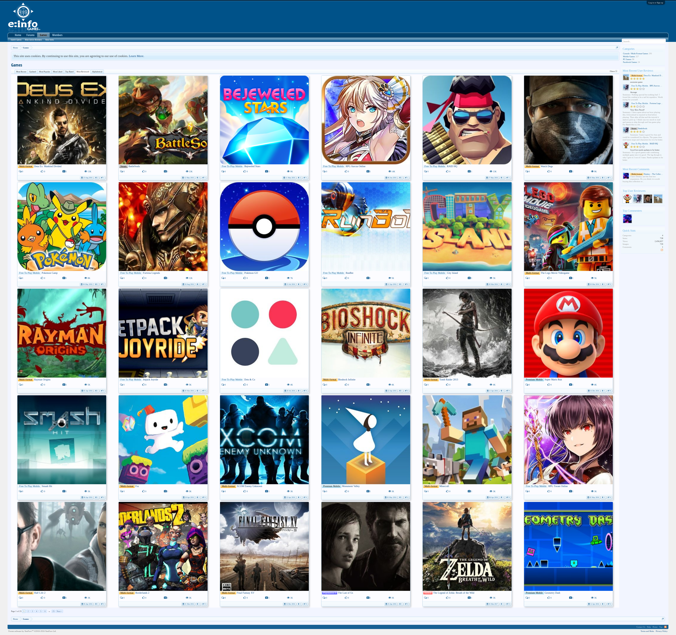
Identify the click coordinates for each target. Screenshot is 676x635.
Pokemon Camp (50, 273)
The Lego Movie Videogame (555, 273)
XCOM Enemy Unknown (249, 486)
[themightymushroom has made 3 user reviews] (627, 199)
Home (18, 35)
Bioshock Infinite (346, 379)
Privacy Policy (662, 631)
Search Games (16, 39)
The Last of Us (345, 593)
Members (57, 35)
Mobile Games (629, 56)
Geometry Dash (552, 593)
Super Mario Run (553, 379)
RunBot (349, 273)
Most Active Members (33, 39)
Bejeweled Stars (252, 166)
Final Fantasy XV (245, 593)
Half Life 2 (39, 593)
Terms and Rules (647, 631)
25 (53, 611)
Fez (137, 486)
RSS (662, 250)
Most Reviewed (83, 72)
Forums (30, 35)
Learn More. (136, 56)
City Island (452, 273)
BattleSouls (134, 166)
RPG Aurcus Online (355, 166)
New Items (49, 39)
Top (660, 627)
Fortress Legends (151, 273)
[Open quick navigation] (617, 47)
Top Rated (69, 72)
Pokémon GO (251, 273)
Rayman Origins (42, 379)
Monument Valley (351, 486)
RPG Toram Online (558, 486)
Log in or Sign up (656, 3)
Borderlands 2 (142, 593)
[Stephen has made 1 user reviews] (648, 199)
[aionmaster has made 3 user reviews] (637, 199)
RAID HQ (452, 166)
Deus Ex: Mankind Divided (47, 166)
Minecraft (444, 486)
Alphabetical (97, 72)
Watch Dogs (547, 166)
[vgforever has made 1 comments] (627, 218)
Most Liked (57, 72)
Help (649, 627)
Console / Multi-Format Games (635, 53)
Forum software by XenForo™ (32, 631)
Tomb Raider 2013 (448, 379)
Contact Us (640, 627)
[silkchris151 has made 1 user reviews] (658, 199)
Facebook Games (630, 62)
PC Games (627, 59)
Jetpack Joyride (150, 379)
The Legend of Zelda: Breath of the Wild (453, 593)
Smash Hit (47, 486)
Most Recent (21, 72)
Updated (32, 72)
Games (43, 35)
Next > (59, 611)
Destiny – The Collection (647, 174)
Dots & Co (249, 379)
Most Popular (44, 72)
